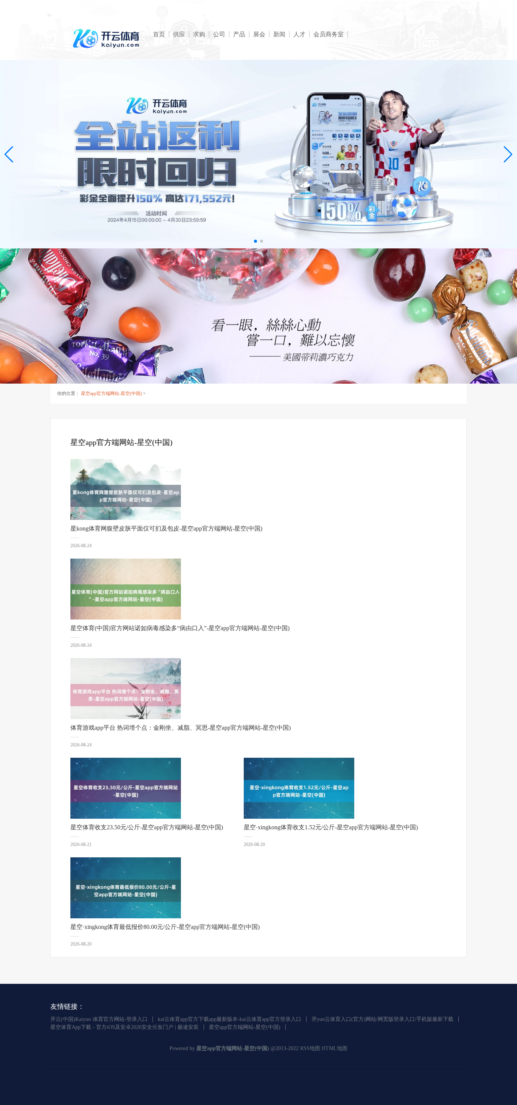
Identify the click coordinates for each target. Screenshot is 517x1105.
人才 (299, 34)
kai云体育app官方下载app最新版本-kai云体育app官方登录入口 (229, 1019)
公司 (219, 34)
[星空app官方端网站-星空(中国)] (107, 38)
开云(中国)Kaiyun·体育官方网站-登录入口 (99, 1019)
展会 (259, 34)
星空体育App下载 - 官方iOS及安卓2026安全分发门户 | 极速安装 (124, 1027)
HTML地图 (334, 1048)
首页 (159, 34)
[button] (508, 154)
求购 (199, 34)
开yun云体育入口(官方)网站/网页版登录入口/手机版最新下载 (382, 1019)
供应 (179, 34)
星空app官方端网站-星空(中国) (111, 393)
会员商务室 (328, 34)
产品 (239, 34)
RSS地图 (310, 1048)
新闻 (279, 34)
